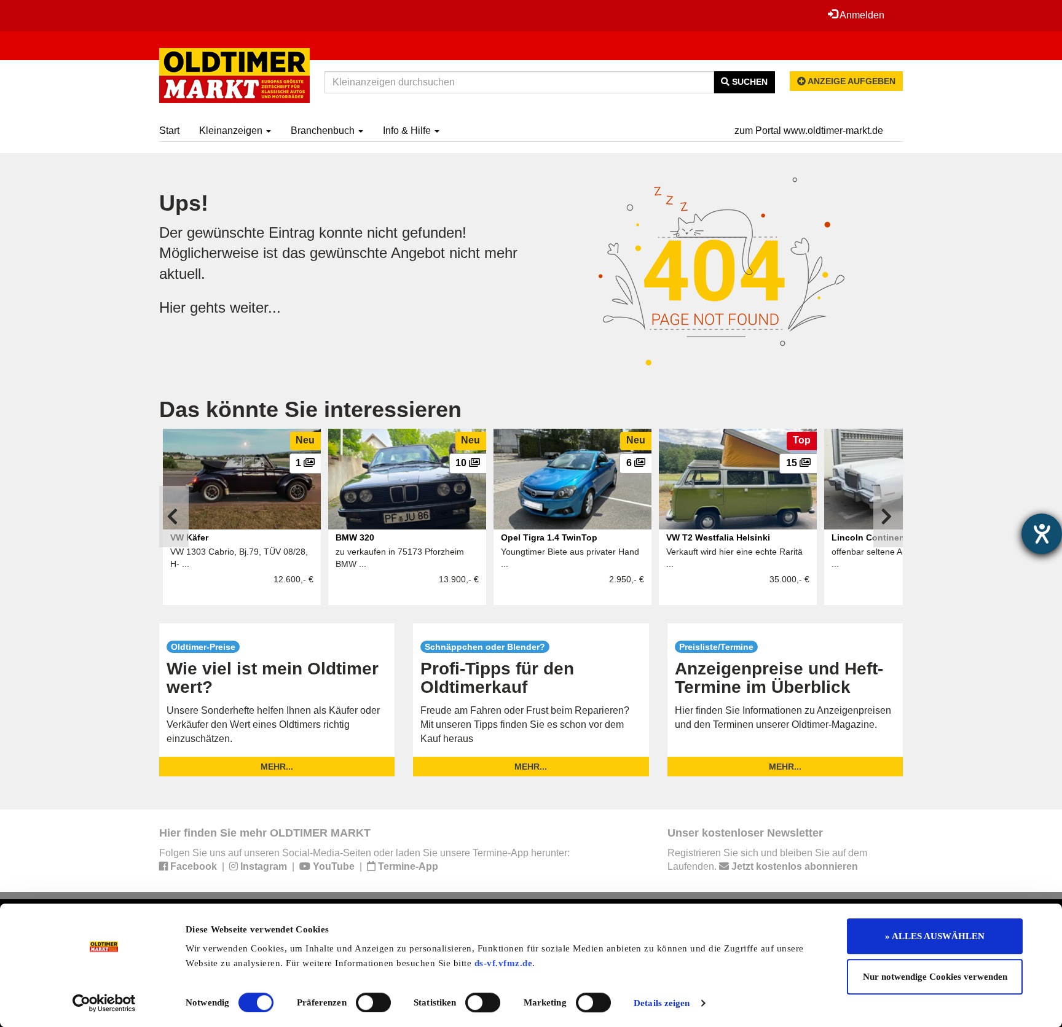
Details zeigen (662, 1003)
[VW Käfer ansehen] (242, 479)
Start (169, 130)
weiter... (255, 307)
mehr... (277, 766)
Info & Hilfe (408, 130)
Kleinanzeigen (232, 130)
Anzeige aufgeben (850, 81)
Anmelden (861, 15)
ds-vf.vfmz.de (503, 963)
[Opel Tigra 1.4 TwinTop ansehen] (572, 479)
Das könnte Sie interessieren (310, 409)
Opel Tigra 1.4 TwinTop (549, 537)
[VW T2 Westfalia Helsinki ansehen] (738, 479)
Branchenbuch (324, 130)
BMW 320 (355, 537)
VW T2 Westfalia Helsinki (718, 537)
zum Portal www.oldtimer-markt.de (808, 130)
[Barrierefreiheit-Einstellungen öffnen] (1041, 534)
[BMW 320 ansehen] (407, 479)
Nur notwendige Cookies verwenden (935, 977)
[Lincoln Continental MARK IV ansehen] (903, 479)
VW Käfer (189, 537)
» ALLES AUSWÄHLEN (935, 936)
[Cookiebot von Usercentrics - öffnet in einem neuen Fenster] (104, 1003)
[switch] (373, 1002)
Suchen (749, 82)
